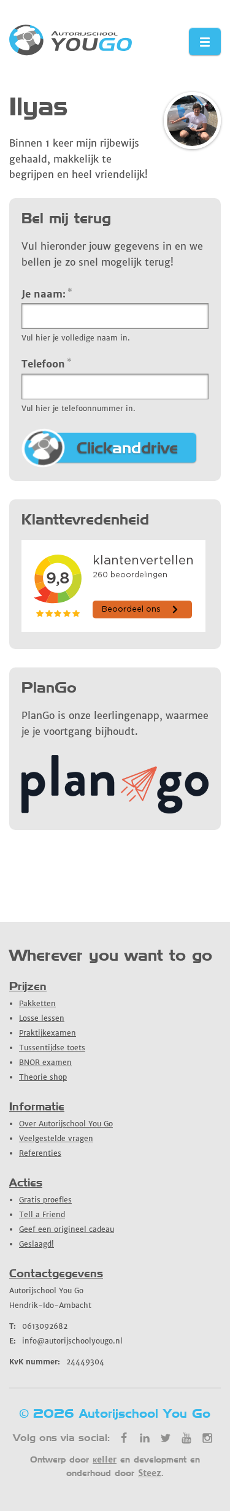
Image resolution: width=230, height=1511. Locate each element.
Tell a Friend (42, 1214)
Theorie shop (43, 1077)
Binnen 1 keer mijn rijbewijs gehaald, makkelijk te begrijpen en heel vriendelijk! (78, 158)
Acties (25, 1182)
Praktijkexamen (47, 1032)
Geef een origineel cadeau (66, 1229)
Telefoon (46, 363)
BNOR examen (45, 1062)
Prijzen (28, 986)
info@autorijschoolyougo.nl (66, 1340)
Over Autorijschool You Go (66, 1123)
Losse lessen (41, 1018)
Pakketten (37, 1003)
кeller (105, 1459)
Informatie (36, 1106)
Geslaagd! (36, 1243)
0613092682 (38, 1326)
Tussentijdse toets (52, 1047)
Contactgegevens (56, 1273)
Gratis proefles (45, 1199)
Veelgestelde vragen (56, 1138)
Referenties (40, 1153)
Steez (149, 1472)
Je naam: (46, 293)
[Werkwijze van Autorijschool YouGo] (115, 810)
